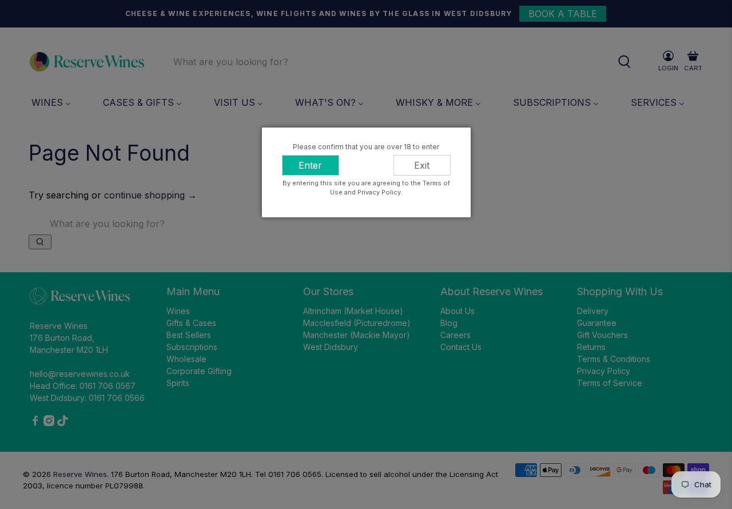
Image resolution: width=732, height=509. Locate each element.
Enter (310, 165)
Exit (421, 165)
